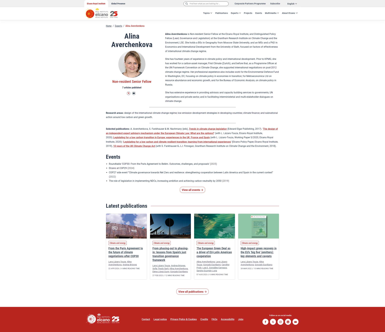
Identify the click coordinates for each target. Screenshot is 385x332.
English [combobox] (290, 4)
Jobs (240, 319)
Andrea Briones (130, 264)
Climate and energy (117, 243)
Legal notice (160, 319)
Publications (221, 13)
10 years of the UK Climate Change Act (134, 146)
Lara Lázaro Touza (117, 261)
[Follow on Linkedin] (288, 322)
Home (109, 25)
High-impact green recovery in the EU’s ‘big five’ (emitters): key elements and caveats (259, 252)
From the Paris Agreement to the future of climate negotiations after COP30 (125, 252)
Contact (146, 319)
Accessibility (227, 319)
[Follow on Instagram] (280, 322)
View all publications (190, 291)
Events (258, 13)
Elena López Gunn (160, 271)
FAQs (214, 319)
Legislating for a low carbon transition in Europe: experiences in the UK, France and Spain (161, 137)
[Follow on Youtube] (296, 322)
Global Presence (118, 3)
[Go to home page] (104, 12)
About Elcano (288, 13)
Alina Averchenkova (178, 268)
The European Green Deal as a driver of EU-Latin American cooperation (214, 252)
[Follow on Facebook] (265, 322)
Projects (248, 13)
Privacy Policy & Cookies (183, 319)
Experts (234, 13)
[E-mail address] (134, 93)
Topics (206, 13)
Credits (204, 319)
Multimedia (270, 13)
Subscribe (275, 3)
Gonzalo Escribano (179, 271)
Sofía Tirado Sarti (160, 268)
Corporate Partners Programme (250, 3)
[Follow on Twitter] (128, 93)
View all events (191, 189)
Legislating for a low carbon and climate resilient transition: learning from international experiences (177, 141)
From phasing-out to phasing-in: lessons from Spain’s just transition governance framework (170, 254)
